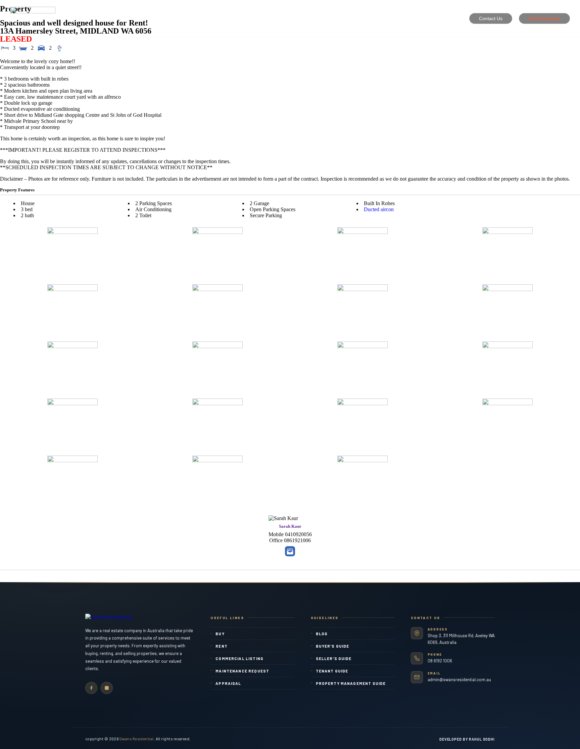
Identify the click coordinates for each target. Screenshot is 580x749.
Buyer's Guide (332, 646)
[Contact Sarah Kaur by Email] (290, 551)
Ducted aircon (379, 209)
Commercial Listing (239, 658)
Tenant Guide (332, 670)
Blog (322, 633)
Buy (219, 633)
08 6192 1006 (440, 660)
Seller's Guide (334, 658)
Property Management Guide (351, 683)
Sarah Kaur (290, 526)
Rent (221, 646)
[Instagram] (107, 688)
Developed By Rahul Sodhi (467, 739)
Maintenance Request (242, 670)
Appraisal (228, 683)
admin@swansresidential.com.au (459, 679)
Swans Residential (136, 738)
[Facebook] (91, 688)
